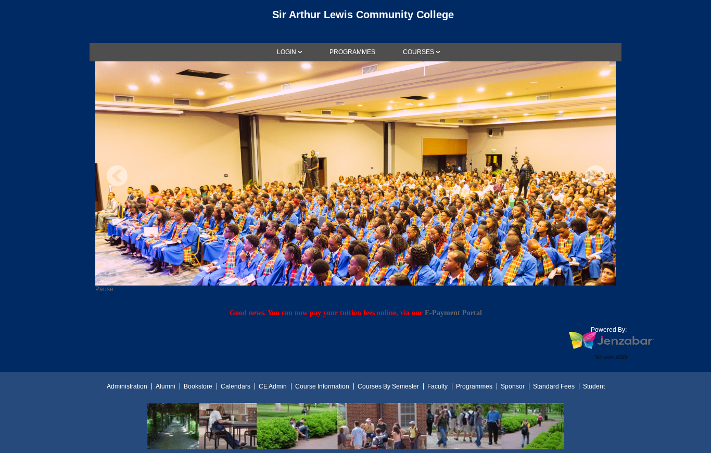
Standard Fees (554, 386)
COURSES (418, 52)
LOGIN (286, 52)
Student (594, 386)
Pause (104, 289)
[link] (352, 52)
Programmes (474, 386)
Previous (117, 175)
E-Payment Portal (453, 312)
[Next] (595, 175)
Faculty (437, 386)
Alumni (165, 386)
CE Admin (273, 386)
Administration (127, 386)
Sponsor (513, 386)
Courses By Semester (388, 386)
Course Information (322, 386)
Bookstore (198, 386)
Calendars (235, 386)
